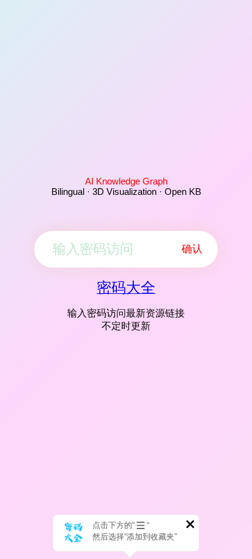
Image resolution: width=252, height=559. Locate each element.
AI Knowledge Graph (126, 181)
